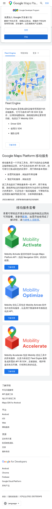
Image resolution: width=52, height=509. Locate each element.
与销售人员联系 (30, 219)
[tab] (10, 53)
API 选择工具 (7, 394)
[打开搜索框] (41, 3)
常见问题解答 (7, 390)
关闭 (26, 30)
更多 (35, 53)
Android (5, 414)
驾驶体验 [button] (24, 53)
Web (4, 423)
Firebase (5, 477)
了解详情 (12, 145)
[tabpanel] (26, 103)
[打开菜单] (4, 3)
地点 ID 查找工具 (9, 398)
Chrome (5, 473)
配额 (24, 216)
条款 (4, 496)
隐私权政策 (13, 496)
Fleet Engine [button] (10, 53)
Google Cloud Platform (11, 481)
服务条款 (6, 451)
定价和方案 (6, 439)
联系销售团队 (7, 443)
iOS (3, 419)
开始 (26, 37)
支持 (4, 447)
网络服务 (6, 427)
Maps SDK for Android (11, 403)
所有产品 (6, 485)
